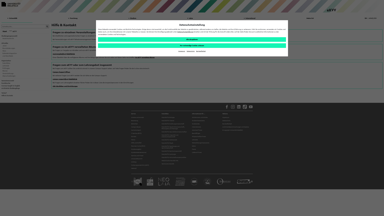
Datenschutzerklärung (185, 32)
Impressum (181, 51)
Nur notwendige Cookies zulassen (192, 45)
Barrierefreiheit (201, 51)
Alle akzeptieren (192, 39)
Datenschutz (191, 51)
